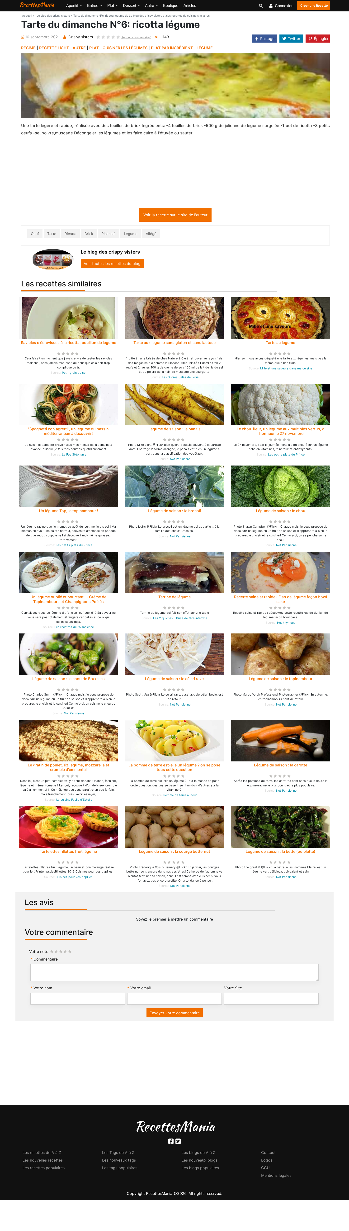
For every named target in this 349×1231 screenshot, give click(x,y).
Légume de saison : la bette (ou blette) (280, 852)
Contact (268, 1153)
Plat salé (108, 234)
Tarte (51, 234)
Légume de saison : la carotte (280, 766)
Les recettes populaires (44, 1168)
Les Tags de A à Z (118, 1153)
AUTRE (79, 47)
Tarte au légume (280, 343)
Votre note (38, 952)
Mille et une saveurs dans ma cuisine (286, 369)
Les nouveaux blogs (199, 1161)
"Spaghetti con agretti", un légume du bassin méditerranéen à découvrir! (68, 432)
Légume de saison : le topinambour (280, 679)
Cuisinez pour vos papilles (74, 878)
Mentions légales (276, 1176)
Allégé (151, 234)
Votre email (140, 988)
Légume (130, 234)
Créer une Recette (314, 5)
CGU (265, 1168)
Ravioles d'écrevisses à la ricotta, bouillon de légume (68, 343)
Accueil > (28, 15)
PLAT (94, 47)
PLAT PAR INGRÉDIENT (172, 47)
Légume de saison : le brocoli (174, 511)
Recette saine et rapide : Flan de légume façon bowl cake (280, 600)
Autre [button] (150, 6)
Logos (266, 1161)
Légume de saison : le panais (174, 429)
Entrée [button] (93, 6)
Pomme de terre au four (180, 796)
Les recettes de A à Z (42, 1153)
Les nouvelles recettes (43, 1161)
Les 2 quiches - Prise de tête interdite (180, 619)
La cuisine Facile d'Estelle (74, 800)
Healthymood (286, 623)
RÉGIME (28, 47)
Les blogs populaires (200, 1168)
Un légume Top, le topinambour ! (68, 511)
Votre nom (42, 988)
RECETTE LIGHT (54, 47)
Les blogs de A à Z (198, 1153)
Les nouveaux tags (119, 1161)
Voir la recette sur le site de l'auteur (175, 215)
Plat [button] (111, 6)
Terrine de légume (174, 597)
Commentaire (45, 960)
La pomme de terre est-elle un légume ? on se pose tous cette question (174, 768)
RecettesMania (36, 4)
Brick (89, 234)
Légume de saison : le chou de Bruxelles (68, 679)
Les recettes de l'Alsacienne (74, 628)
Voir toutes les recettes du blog (112, 264)
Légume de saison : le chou (280, 511)
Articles (190, 6)
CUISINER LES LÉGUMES (125, 47)
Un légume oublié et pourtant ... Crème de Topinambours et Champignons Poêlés (68, 600)
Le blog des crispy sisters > (54, 15)
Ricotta (70, 234)
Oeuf (35, 234)
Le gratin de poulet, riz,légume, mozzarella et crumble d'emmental (68, 768)
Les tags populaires (119, 1168)
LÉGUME (205, 47)
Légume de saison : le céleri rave (174, 679)
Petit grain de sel (74, 373)
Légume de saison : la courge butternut (174, 852)
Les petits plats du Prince (286, 455)
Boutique (170, 6)
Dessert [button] (130, 6)
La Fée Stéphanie (74, 455)
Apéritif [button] (72, 6)
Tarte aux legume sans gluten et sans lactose (174, 343)
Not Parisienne (180, 460)
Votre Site (233, 988)
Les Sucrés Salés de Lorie (180, 378)
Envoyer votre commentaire (175, 1013)
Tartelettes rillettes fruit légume (68, 852)
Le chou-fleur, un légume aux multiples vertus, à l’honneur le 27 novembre (280, 432)
